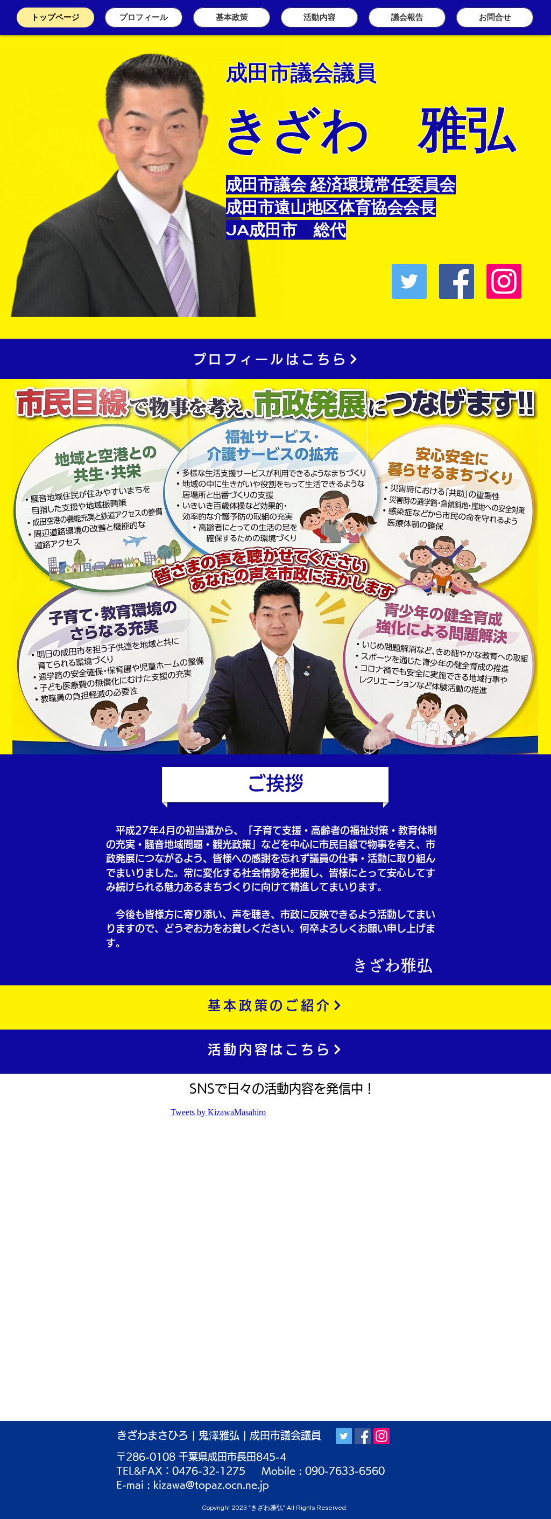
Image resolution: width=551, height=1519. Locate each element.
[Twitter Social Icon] (409, 281)
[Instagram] (503, 281)
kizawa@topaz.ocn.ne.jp (211, 1484)
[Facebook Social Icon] (456, 281)
